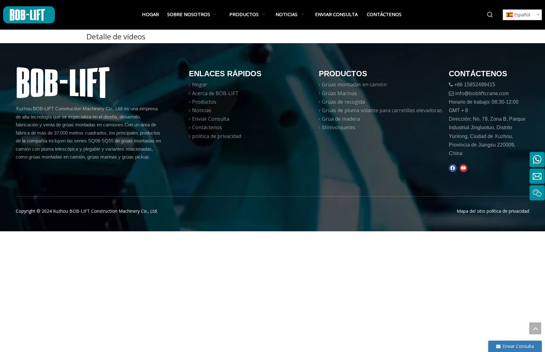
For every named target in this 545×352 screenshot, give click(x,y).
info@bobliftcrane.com (482, 93)
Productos (204, 101)
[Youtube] (463, 168)
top (535, 328)
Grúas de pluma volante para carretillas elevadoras (382, 110)
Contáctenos (207, 127)
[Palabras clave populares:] (490, 15)
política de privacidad (216, 136)
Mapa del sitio (471, 211)
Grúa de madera (341, 118)
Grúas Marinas (339, 93)
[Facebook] (453, 168)
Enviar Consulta (210, 118)
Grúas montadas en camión (354, 84)
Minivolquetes (338, 127)
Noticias (201, 110)
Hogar (199, 84)
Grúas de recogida (343, 101)
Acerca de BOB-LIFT (215, 93)
